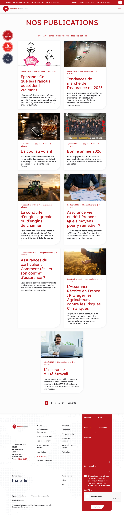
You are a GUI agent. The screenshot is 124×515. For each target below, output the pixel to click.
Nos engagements (44, 441)
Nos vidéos (41, 452)
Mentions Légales (18, 500)
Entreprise (66, 430)
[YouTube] (16, 481)
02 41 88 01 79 (21, 459)
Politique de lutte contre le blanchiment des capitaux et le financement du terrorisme (31, 506)
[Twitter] (21, 481)
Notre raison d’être (44, 436)
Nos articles (41, 456)
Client (64, 480)
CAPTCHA (88, 490)
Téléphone (103, 427)
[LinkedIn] (25, 480)
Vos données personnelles (40, 496)
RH (63, 485)
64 (63, 403)
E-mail (87, 427)
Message (88, 437)
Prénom (88, 418)
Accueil (40, 425)
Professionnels (68, 434)
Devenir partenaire (44, 461)
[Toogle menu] (119, 9)
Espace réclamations (19, 496)
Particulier (66, 452)
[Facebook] (12, 480)
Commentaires (90, 466)
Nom (101, 418)
